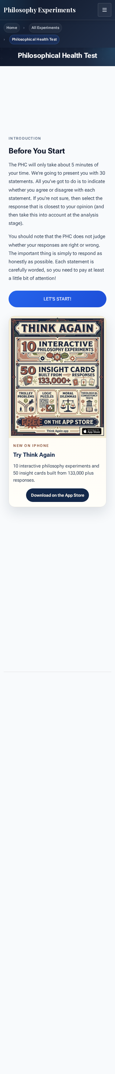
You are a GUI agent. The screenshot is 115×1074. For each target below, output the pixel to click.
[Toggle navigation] (104, 10)
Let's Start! (57, 299)
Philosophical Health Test (34, 39)
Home (11, 27)
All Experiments (45, 27)
